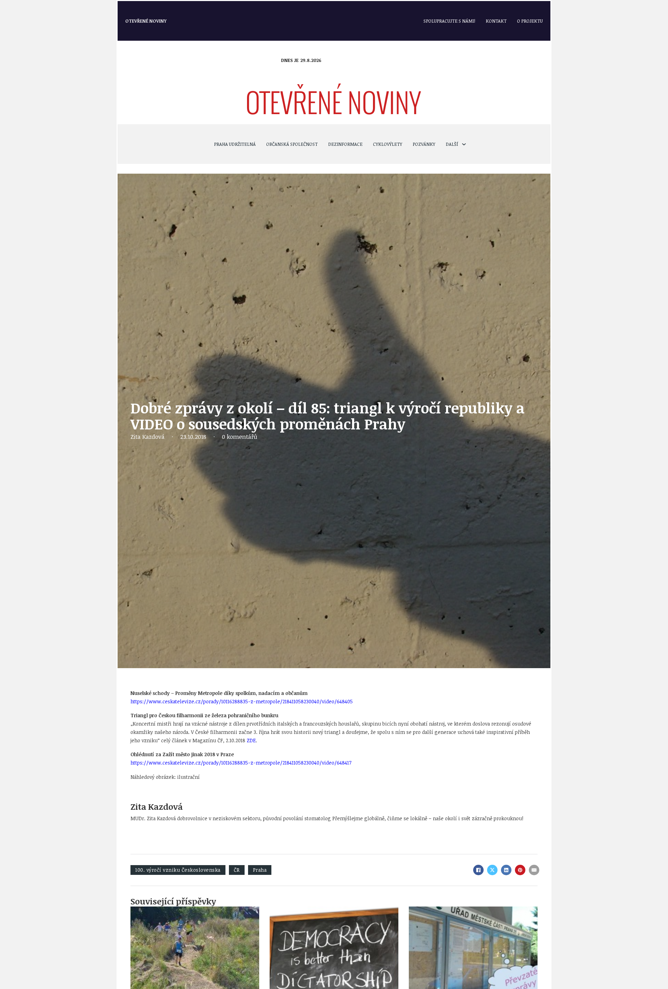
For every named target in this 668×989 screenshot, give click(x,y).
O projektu (530, 21)
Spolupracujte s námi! (449, 21)
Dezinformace (345, 144)
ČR (237, 870)
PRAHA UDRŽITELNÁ (235, 144)
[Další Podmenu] (464, 144)
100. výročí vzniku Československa (178, 870)
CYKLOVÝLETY (387, 144)
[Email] (534, 870)
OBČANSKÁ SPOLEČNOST (292, 144)
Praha (260, 870)
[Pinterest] (520, 870)
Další (452, 144)
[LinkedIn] (506, 870)
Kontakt (496, 21)
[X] (492, 870)
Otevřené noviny (146, 21)
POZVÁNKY (424, 144)
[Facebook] (478, 870)
